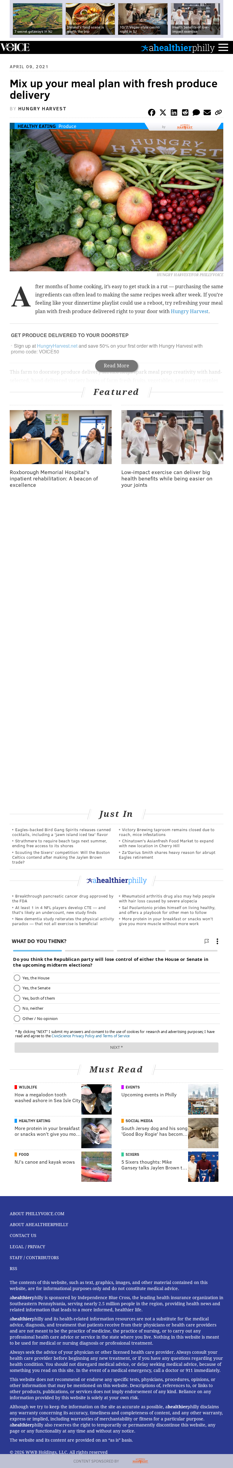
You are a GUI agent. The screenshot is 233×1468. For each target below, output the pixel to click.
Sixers (132, 1154)
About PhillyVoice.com (37, 1213)
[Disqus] (116, 571)
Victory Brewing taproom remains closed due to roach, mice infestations (166, 832)
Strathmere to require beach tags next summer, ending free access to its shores (59, 843)
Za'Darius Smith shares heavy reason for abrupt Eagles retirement (167, 854)
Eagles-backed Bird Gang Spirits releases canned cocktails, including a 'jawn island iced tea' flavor (61, 832)
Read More (116, 366)
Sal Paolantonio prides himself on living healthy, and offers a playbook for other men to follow (167, 910)
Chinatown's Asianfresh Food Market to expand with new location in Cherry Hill (166, 843)
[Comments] (196, 113)
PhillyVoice (14, 47)
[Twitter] (163, 113)
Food (24, 1154)
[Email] (207, 113)
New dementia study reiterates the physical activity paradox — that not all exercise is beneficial (63, 921)
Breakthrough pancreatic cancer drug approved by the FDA (62, 898)
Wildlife (28, 1087)
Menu (223, 47)
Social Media (139, 1120)
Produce (67, 126)
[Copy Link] (218, 113)
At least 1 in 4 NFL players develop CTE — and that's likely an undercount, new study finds (59, 910)
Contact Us (23, 1235)
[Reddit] (185, 113)
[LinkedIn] (174, 113)
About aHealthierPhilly (39, 1224)
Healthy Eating (37, 126)
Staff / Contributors (34, 1257)
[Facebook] (152, 113)
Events (133, 1087)
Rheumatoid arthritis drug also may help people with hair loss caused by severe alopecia (167, 898)
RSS (13, 1268)
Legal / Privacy (27, 1246)
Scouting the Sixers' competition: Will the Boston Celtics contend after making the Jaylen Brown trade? (61, 857)
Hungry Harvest (189, 311)
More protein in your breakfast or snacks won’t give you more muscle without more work (166, 921)
